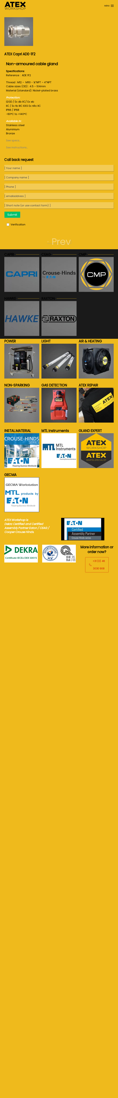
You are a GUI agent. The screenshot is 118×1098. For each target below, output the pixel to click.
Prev (61, 242)
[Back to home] (15, 5)
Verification (18, 224)
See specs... (13, 140)
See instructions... (17, 147)
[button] (109, 5)
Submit (12, 215)
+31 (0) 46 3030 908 (99, 564)
